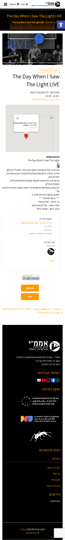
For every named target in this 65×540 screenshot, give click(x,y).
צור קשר (56, 473)
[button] (61, 25)
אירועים (49, 22)
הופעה (55, 70)
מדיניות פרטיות (53, 486)
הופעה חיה (44, 70)
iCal (30, 296)
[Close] (17, 118)
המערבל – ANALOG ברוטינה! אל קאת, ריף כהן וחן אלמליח (48, 311)
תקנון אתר (55, 479)
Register (13, 4)
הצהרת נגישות (53, 467)
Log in (23, 4)
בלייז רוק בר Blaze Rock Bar (45, 99)
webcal (30, 288)
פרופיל (52, 260)
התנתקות (56, 458)
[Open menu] (5, 4)
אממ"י (23, 529)
